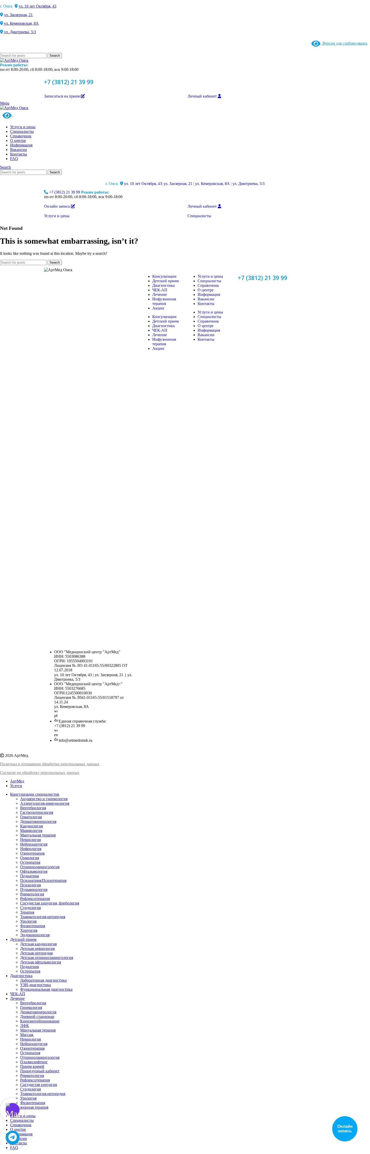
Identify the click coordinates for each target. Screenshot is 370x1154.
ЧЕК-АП (159, 290)
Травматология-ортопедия (42, 917)
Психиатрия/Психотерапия (43, 880)
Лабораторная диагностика (43, 980)
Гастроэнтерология (36, 812)
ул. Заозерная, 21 (18, 15)
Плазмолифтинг (34, 1062)
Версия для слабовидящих (343, 43)
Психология (30, 885)
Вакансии (206, 299)
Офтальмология (33, 871)
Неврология (30, 839)
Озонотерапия (32, 853)
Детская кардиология (38, 944)
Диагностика (163, 285)
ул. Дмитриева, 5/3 (19, 32)
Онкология (29, 858)
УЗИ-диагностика (35, 985)
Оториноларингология (39, 867)
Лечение (159, 294)
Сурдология (30, 908)
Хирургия (28, 930)
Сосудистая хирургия (38, 1084)
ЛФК (24, 1025)
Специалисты (209, 281)
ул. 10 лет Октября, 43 (37, 6)
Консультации (164, 276)
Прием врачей (32, 1066)
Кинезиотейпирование (39, 1021)
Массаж (26, 1035)
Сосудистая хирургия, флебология (49, 903)
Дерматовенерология (38, 821)
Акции (158, 308)
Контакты (206, 303)
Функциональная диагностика (46, 989)
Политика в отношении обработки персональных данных (49, 764)
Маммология (31, 830)
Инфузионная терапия (164, 301)
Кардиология (31, 826)
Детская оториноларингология (46, 957)
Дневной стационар (37, 1016)
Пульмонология (33, 889)
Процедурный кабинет (39, 1071)
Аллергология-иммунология (44, 803)
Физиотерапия (32, 926)
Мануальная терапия (38, 835)
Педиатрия (29, 876)
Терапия (27, 912)
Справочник (208, 285)
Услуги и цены (210, 276)
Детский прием (165, 281)
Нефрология (30, 849)
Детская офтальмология (40, 962)
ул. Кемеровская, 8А (21, 23)
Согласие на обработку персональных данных (39, 772)
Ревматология (32, 894)
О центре (205, 290)
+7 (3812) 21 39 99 (68, 82)
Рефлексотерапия (35, 898)
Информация (209, 294)
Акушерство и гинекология (43, 799)
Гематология (31, 817)
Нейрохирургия (33, 844)
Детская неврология (37, 948)
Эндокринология (35, 935)
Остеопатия (30, 862)
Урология (28, 921)
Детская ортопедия (36, 953)
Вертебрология (33, 808)
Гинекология (31, 1007)
